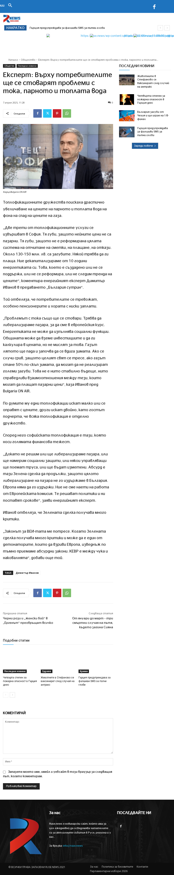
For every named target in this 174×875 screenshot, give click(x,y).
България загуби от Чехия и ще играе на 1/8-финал (153, 115)
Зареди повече (143, 146)
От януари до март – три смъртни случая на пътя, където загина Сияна (92, 623)
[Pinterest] (57, 113)
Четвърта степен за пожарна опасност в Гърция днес (20, 681)
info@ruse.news (73, 846)
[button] (10, 6)
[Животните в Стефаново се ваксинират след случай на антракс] (58, 661)
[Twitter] (47, 113)
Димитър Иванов (27, 572)
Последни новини (27, 65)
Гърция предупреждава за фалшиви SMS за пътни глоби (67, 28)
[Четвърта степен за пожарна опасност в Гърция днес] (20, 661)
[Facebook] (154, 7)
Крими (84, 671)
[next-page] (12, 695)
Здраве (46, 671)
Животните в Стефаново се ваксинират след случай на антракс (57, 681)
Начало (13, 60)
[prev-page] (5, 695)
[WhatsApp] (67, 113)
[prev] (160, 27)
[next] (167, 27)
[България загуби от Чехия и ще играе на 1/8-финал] (127, 115)
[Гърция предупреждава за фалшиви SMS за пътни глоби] (96, 661)
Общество (28, 60)
